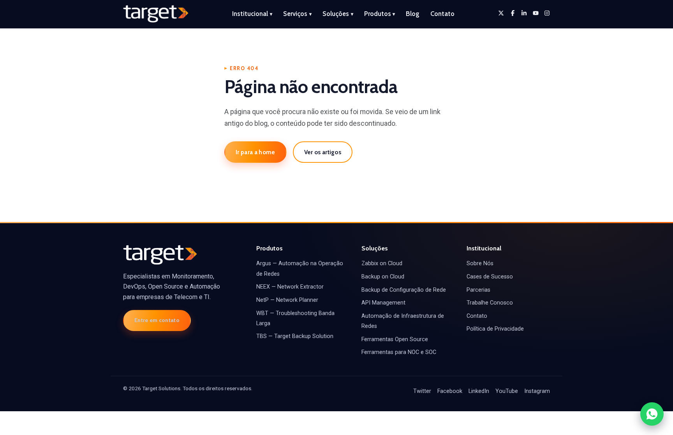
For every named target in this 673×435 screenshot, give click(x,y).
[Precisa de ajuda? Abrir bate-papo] (652, 414)
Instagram (537, 391)
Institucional (252, 14)
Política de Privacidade (495, 329)
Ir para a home (255, 152)
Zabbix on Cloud (381, 263)
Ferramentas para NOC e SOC (398, 352)
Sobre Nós (480, 263)
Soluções (337, 14)
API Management (383, 302)
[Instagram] (547, 13)
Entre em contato (157, 320)
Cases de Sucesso (490, 276)
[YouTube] (536, 13)
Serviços (297, 14)
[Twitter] (501, 13)
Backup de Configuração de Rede (403, 290)
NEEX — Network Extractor (290, 287)
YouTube (506, 391)
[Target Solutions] (156, 14)
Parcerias (478, 290)
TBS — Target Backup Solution (294, 336)
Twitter (422, 391)
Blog (412, 14)
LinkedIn (479, 391)
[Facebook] (513, 13)
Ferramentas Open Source (394, 339)
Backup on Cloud (382, 276)
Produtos (379, 14)
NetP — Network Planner (287, 300)
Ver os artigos (322, 152)
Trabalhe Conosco (490, 302)
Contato (442, 14)
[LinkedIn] (524, 13)
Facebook (449, 391)
